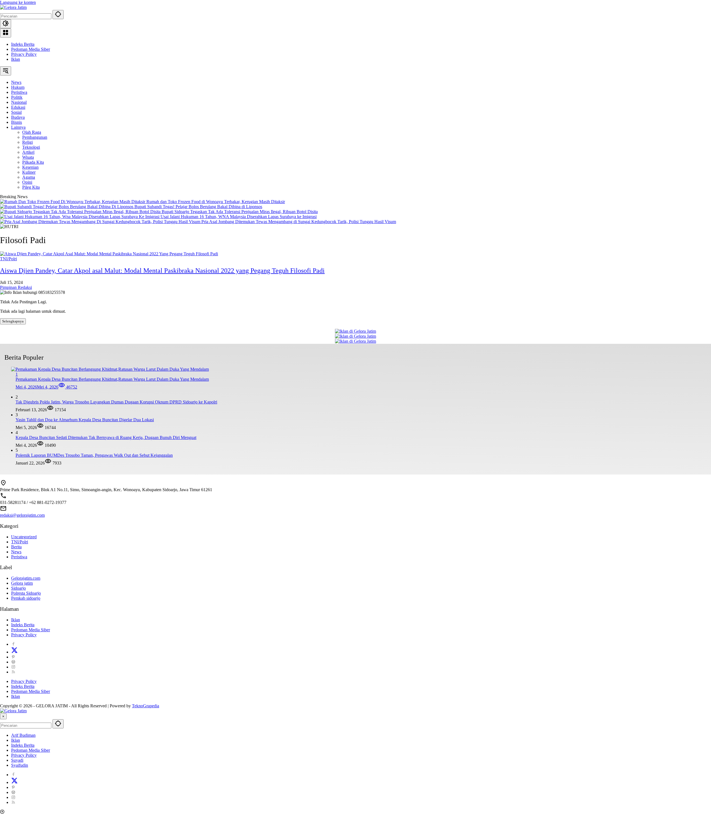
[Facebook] (13, 644)
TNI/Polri (8, 258)
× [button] (3, 716)
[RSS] (13, 672)
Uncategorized (24, 536)
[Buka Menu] (5, 32)
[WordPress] (13, 662)
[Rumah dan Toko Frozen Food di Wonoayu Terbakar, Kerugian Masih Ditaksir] (73, 201)
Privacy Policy (24, 54)
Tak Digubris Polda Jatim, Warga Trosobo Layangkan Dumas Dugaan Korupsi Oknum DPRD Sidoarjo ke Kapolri (116, 402)
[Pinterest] (13, 657)
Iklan (15, 59)
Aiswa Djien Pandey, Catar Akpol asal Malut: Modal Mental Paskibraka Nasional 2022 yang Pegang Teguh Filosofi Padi (162, 270)
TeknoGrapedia (145, 705)
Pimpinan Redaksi (16, 287)
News (16, 551)
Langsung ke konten (18, 2)
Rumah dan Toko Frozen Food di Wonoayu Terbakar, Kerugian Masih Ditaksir (215, 201)
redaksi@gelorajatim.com (22, 515)
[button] (58, 14)
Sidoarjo (18, 588)
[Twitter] (14, 652)
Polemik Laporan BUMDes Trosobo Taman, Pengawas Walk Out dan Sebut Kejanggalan (94, 455)
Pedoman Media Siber (30, 49)
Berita (16, 546)
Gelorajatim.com (25, 578)
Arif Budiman (23, 735)
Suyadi (17, 760)
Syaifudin (19, 765)
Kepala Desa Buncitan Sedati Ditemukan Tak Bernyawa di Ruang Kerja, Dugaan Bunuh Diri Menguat (106, 437)
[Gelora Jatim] (13, 7)
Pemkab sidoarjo (25, 598)
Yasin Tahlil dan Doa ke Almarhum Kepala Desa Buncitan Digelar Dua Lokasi (85, 419)
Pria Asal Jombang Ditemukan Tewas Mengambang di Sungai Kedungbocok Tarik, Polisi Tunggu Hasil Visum (298, 221)
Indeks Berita (22, 44)
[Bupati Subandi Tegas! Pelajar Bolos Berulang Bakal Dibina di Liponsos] (67, 206)
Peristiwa (19, 556)
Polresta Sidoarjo (26, 593)
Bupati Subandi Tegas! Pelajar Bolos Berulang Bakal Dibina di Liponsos (198, 206)
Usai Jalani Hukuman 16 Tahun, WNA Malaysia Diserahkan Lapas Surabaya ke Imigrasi (239, 216)
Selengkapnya (13, 321)
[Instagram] (13, 667)
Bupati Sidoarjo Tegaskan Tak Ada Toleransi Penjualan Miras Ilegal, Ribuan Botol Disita (240, 211)
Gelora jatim (22, 583)
